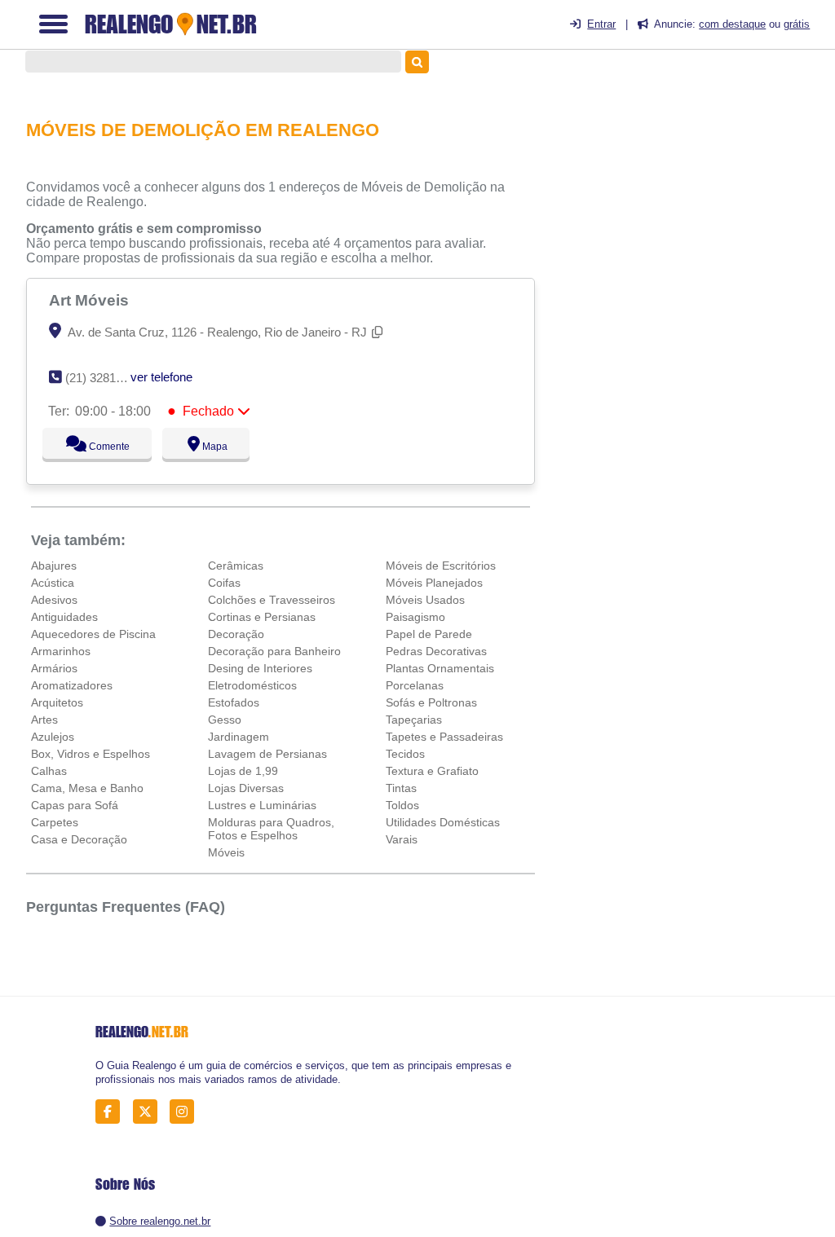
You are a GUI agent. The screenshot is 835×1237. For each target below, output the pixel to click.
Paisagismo (415, 616)
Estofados (233, 702)
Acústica (52, 582)
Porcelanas (415, 685)
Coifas (224, 582)
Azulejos (52, 736)
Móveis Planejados (434, 582)
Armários (54, 668)
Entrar (601, 24)
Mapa (210, 446)
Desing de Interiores (260, 668)
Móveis (226, 852)
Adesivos (54, 599)
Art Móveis (91, 300)
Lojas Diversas (246, 788)
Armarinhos (61, 651)
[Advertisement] (699, 188)
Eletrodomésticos (252, 685)
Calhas (49, 770)
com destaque (732, 24)
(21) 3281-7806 (105, 378)
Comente (99, 446)
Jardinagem (238, 736)
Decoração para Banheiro (274, 651)
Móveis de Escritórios (441, 565)
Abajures (54, 565)
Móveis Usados (425, 599)
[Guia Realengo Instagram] (186, 1112)
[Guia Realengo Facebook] (112, 1112)
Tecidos (405, 753)
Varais (402, 839)
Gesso (224, 719)
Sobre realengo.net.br (159, 1221)
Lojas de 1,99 (243, 770)
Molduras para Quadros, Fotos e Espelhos (271, 829)
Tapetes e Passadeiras (444, 736)
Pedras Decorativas (436, 651)
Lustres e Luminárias (262, 805)
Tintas (401, 788)
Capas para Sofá (74, 805)
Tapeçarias (414, 719)
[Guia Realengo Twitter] (149, 1112)
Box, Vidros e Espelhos (90, 753)
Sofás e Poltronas (431, 702)
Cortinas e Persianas (262, 616)
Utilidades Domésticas (443, 822)
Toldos (402, 805)
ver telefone (161, 377)
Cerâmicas (235, 565)
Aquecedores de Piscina (93, 634)
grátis (797, 24)
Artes (44, 719)
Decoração (236, 634)
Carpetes (54, 822)
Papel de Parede (429, 634)
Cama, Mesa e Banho (87, 788)
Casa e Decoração (79, 839)
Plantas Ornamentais (440, 668)
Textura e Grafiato (432, 770)
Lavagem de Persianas (267, 753)
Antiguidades (64, 616)
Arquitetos (57, 702)
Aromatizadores (72, 685)
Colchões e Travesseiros (271, 599)
